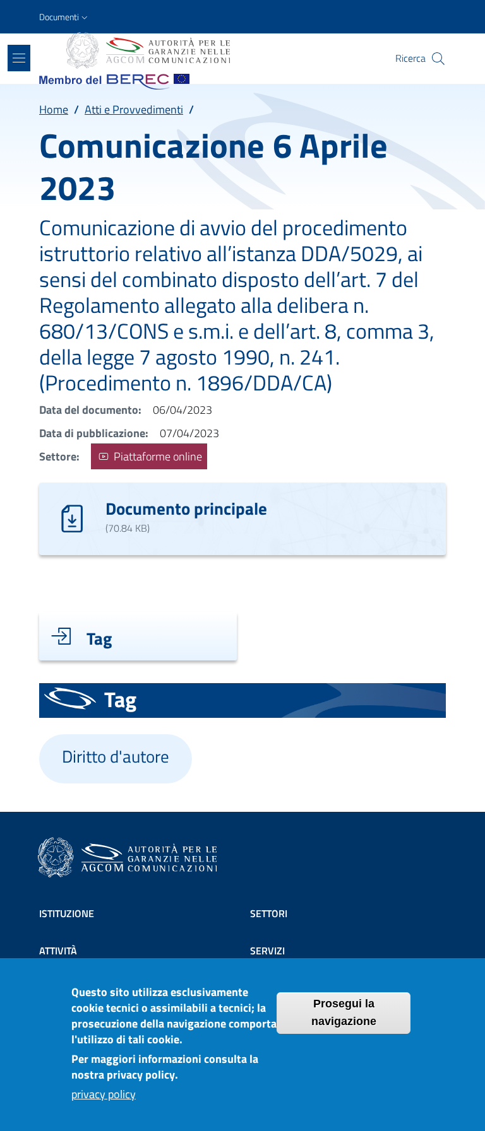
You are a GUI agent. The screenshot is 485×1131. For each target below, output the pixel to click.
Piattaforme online (156, 456)
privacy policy (103, 1094)
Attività (58, 950)
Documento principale (186, 508)
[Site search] (438, 58)
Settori (268, 913)
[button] (64, 17)
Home (53, 109)
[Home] (147, 50)
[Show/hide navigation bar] (19, 58)
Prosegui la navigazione (343, 1012)
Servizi (267, 950)
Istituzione (66, 913)
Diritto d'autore (115, 756)
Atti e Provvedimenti (134, 109)
